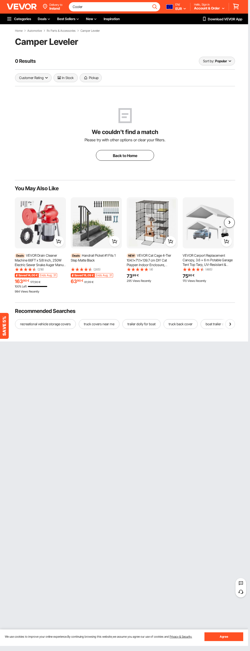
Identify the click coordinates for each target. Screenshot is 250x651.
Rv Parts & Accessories (61, 30)
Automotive (34, 30)
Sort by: (208, 61)
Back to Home (125, 155)
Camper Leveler (90, 30)
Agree (224, 636)
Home (19, 30)
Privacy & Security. (181, 636)
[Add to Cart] (58, 241)
